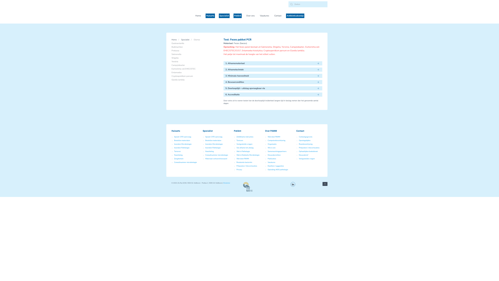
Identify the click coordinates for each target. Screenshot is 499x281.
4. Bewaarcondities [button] (234, 82)
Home (198, 15)
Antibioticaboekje (295, 15)
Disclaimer (226, 183)
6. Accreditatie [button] (232, 94)
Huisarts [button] (210, 15)
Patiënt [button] (237, 15)
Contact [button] (277, 15)
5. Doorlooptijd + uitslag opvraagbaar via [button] (245, 88)
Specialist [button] (224, 15)
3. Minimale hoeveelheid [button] (237, 75)
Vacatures (264, 15)
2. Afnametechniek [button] (234, 69)
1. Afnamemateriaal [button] (235, 63)
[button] (325, 184)
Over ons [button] (250, 15)
